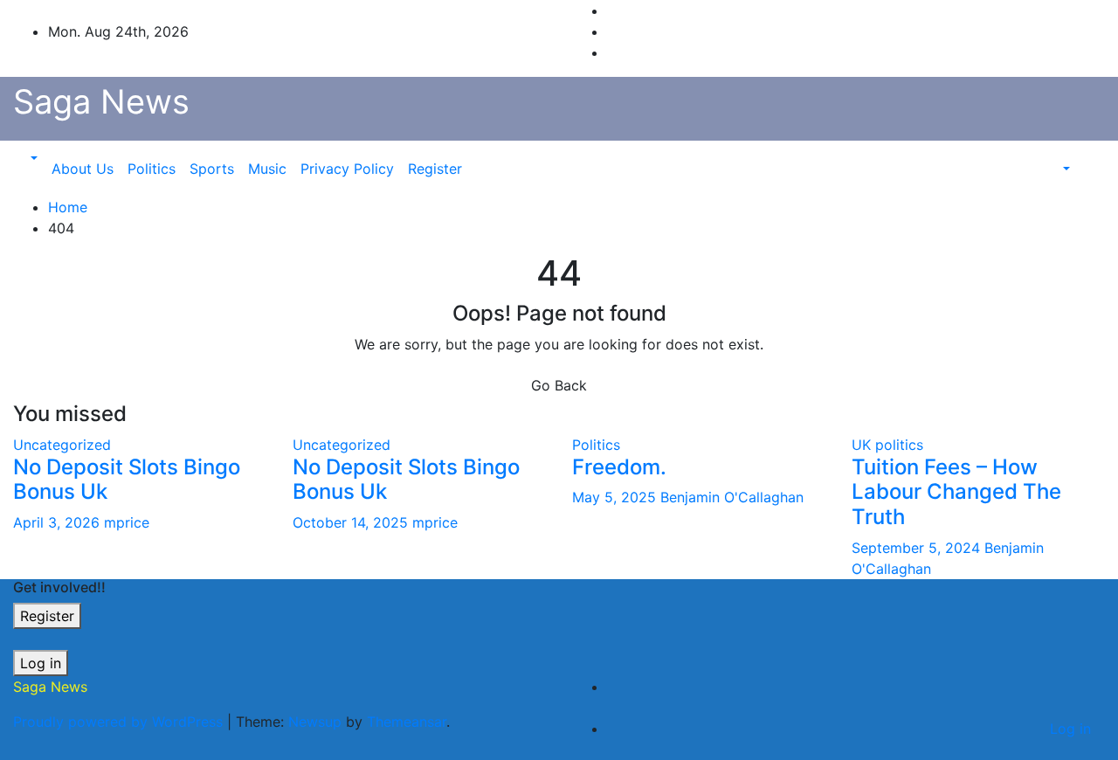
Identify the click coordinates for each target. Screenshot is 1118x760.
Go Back (559, 385)
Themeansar (406, 721)
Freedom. (619, 467)
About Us (83, 168)
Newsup (315, 721)
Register (435, 168)
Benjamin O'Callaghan (732, 497)
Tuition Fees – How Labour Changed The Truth (956, 492)
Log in (40, 663)
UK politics (887, 444)
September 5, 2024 (918, 547)
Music (267, 168)
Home (67, 207)
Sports (212, 168)
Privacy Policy (347, 168)
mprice (126, 522)
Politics (152, 168)
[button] (32, 158)
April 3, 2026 (58, 522)
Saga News (101, 101)
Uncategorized (62, 444)
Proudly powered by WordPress (120, 721)
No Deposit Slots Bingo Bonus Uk (126, 479)
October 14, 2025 (352, 522)
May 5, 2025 (616, 497)
